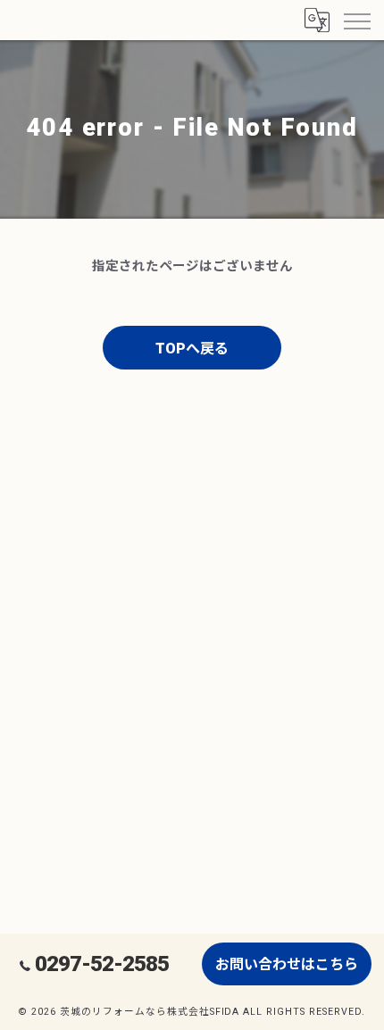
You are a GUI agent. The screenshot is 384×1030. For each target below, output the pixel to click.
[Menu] (356, 19)
